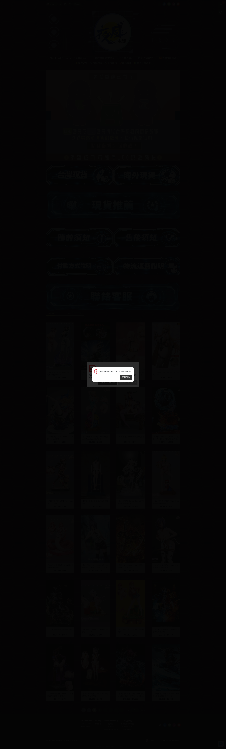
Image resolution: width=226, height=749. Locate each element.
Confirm (125, 377)
